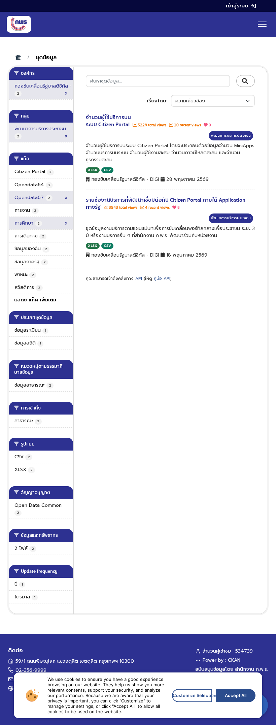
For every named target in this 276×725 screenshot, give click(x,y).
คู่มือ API (162, 278)
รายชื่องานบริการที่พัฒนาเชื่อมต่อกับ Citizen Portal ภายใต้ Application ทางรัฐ (165, 203)
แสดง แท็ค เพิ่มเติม (35, 299)
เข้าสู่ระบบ (237, 5)
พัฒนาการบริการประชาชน (231, 135)
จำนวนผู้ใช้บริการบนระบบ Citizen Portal (108, 121)
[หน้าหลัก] (19, 24)
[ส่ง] (245, 81)
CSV (107, 169)
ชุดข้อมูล (46, 58)
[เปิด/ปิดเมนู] (262, 24)
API (138, 278)
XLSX (92, 169)
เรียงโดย (156, 100)
